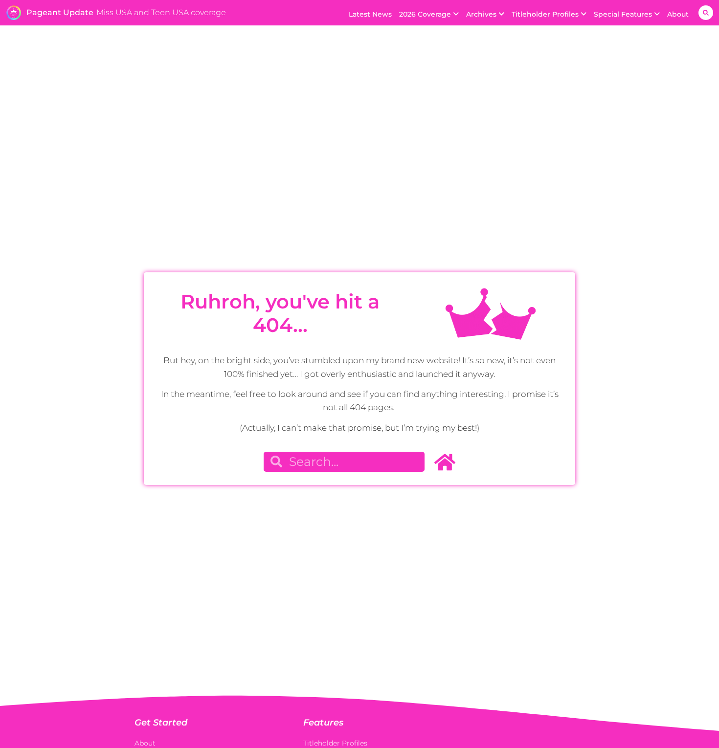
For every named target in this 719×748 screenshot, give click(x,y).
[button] (705, 12)
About (678, 14)
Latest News (370, 14)
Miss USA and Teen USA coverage (161, 12)
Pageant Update (59, 12)
